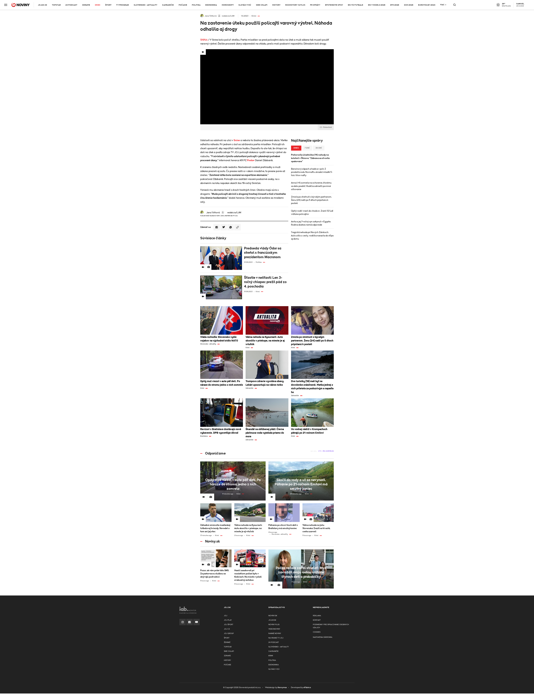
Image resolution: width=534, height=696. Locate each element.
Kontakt (317, 620)
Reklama (317, 616)
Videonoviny (274, 629)
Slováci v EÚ (244, 5)
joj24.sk (272, 620)
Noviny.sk (272, 616)
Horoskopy (228, 5)
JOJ (225, 616)
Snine (237, 140)
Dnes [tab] (296, 148)
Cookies (316, 632)
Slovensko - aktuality (145, 5)
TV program (122, 5)
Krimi (97, 5)
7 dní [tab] (307, 148)
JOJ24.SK (42, 5)
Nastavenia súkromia (322, 637)
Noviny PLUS (273, 625)
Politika (196, 5)
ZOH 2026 (408, 5)
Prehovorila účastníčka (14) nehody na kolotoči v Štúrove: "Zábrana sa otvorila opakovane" (310, 158)
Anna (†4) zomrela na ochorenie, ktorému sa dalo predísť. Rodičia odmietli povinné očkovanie (311, 186)
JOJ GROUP (229, 633)
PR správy (315, 5)
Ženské (227, 642)
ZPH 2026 (394, 5)
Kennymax (282, 687)
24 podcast (71, 5)
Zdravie (86, 5)
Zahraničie (168, 5)
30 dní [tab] (319, 148)
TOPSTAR (56, 5)
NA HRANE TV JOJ (275, 638)
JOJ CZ (227, 629)
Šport (108, 5)
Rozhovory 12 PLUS (295, 5)
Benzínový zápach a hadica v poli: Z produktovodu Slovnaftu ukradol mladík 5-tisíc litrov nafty (311, 172)
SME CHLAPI (261, 5)
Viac (442, 5)
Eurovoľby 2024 (426, 5)
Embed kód (327, 127)
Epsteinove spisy (334, 5)
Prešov (250, 160)
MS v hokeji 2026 (376, 5)
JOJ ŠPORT (228, 625)
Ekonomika (211, 5)
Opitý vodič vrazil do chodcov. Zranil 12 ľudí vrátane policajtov (312, 212)
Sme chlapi (229, 651)
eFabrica (307, 687)
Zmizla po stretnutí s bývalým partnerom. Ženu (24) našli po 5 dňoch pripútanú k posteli (311, 200)
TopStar (228, 647)
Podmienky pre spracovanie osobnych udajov (331, 626)
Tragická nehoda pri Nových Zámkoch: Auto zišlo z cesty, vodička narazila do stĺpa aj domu (312, 235)
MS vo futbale (355, 5)
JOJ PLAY (228, 620)
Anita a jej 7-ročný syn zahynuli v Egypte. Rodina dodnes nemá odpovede (311, 223)
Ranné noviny (274, 633)
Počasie (183, 5)
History (276, 5)
